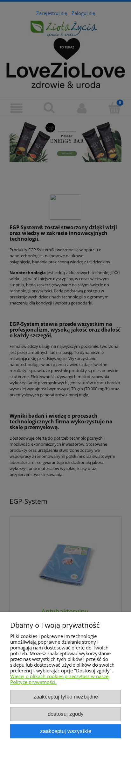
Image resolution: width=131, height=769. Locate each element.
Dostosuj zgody (66, 714)
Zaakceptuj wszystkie (65, 731)
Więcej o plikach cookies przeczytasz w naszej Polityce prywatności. (60, 679)
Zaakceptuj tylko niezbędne (65, 696)
